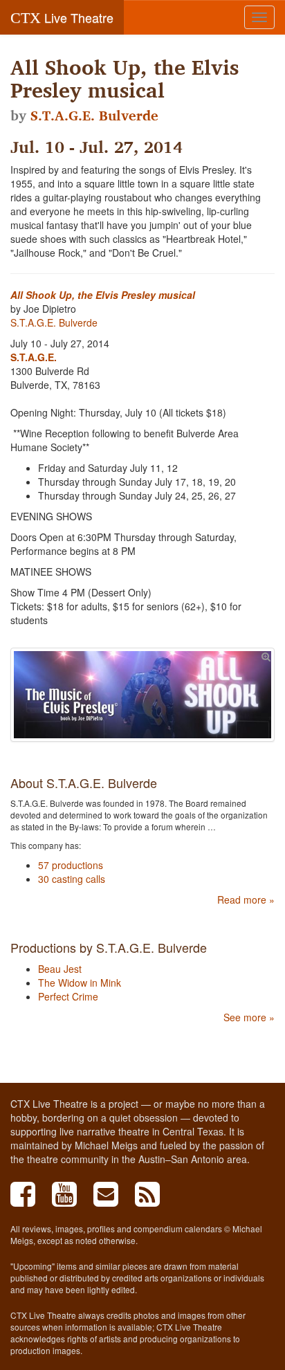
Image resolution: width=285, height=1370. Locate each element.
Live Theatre (61, 17)
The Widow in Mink (79, 982)
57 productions (70, 865)
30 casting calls (71, 879)
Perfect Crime (68, 996)
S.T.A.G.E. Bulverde (94, 115)
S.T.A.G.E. (33, 357)
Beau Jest (60, 969)
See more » (249, 1017)
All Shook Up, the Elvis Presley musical (102, 295)
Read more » (246, 899)
